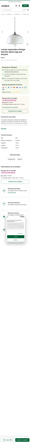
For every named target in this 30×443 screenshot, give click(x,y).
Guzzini (20, 159)
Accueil (2, 14)
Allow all (15, 236)
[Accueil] (7, 6)
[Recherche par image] (24, 10)
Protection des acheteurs (11, 72)
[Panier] (16, 6)
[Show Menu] (28, 10)
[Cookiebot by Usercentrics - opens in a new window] (20, 216)
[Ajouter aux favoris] (27, 44)
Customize (15, 239)
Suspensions (17, 14)
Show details (20, 233)
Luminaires (9, 14)
